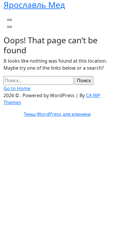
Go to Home (17, 88)
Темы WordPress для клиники (57, 114)
